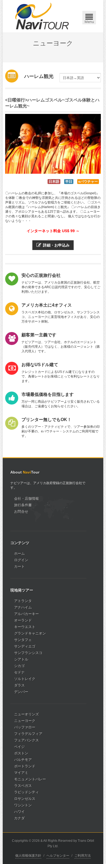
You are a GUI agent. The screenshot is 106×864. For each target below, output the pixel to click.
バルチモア (23, 760)
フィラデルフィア (28, 734)
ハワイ (19, 812)
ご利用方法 (82, 856)
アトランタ (23, 601)
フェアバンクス (26, 740)
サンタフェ (23, 640)
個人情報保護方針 (28, 856)
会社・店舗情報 (26, 499)
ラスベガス (23, 786)
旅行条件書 (23, 505)
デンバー (21, 692)
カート (19, 566)
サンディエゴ (24, 646)
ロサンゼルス (24, 799)
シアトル (21, 659)
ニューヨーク (24, 721)
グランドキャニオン (30, 633)
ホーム (19, 553)
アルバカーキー (26, 614)
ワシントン (23, 805)
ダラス (19, 685)
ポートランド (24, 766)
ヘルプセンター (57, 856)
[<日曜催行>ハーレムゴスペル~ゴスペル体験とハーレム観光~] (53, 144)
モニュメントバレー (30, 779)
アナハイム (23, 607)
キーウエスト (24, 627)
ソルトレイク (24, 679)
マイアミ (21, 773)
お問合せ (21, 512)
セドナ (19, 672)
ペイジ (19, 747)
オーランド (23, 620)
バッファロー (24, 727)
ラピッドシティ (26, 792)
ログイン (21, 560)
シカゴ (19, 666)
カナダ (19, 818)
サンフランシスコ (28, 653)
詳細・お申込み (56, 245)
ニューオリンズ (26, 714)
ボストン (21, 753)
